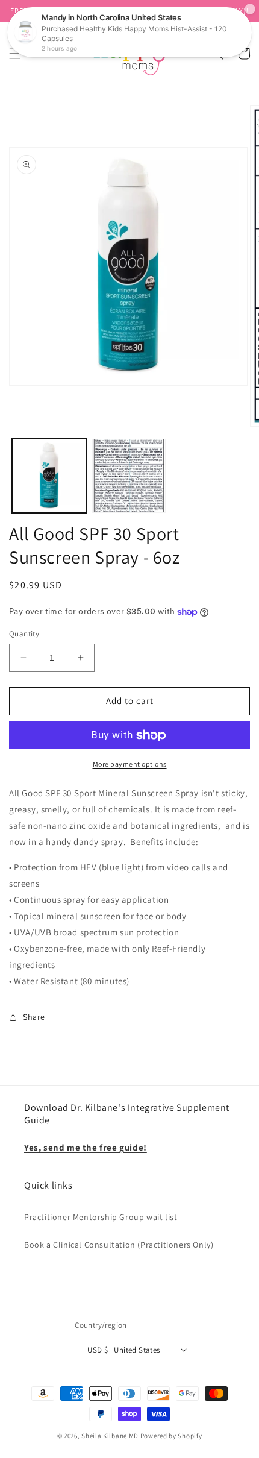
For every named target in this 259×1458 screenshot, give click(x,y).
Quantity (24, 634)
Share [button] (34, 1016)
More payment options (130, 763)
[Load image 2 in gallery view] (129, 476)
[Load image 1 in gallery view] (49, 476)
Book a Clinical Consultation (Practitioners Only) (118, 1244)
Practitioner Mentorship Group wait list (100, 1216)
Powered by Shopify (171, 1435)
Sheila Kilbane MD (110, 1435)
